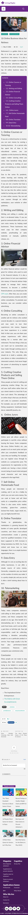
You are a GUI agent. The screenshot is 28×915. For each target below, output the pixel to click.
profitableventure (7, 710)
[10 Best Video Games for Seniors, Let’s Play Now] (8, 834)
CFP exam (4, 294)
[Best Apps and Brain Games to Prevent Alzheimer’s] (21, 813)
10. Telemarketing (13, 126)
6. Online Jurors (12, 110)
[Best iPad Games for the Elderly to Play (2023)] (21, 834)
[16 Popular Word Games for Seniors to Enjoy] (8, 813)
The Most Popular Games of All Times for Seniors (21, 735)
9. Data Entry (11, 123)
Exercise (5, 789)
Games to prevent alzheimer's (8, 880)
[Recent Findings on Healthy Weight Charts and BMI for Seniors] (21, 792)
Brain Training (20, 810)
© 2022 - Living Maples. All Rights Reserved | (14, 913)
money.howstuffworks (20, 710)
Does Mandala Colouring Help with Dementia (7, 735)
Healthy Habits (20, 789)
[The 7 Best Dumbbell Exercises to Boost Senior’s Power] (8, 792)
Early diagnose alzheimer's (7, 865)
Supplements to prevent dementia (8, 870)
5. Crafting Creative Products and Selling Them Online (14, 104)
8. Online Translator (13, 119)
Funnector (17, 887)
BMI (4, 890)
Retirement (4, 34)
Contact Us (6, 900)
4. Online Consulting (13, 98)
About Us (5, 897)
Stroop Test (17, 863)
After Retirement (14, 34)
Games (4, 810)
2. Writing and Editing (14, 88)
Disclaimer (6, 903)
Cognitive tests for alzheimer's (8, 875)
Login (24, 759)
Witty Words (17, 890)
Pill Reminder (6, 887)
